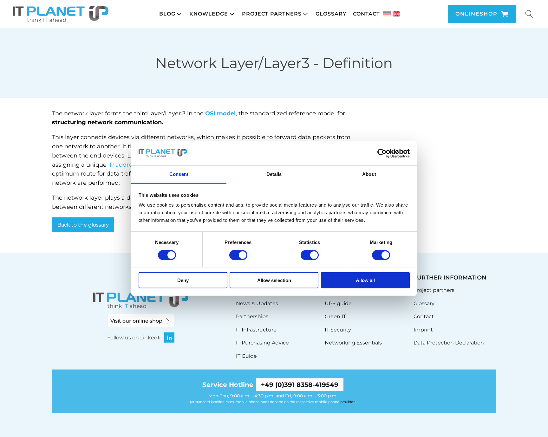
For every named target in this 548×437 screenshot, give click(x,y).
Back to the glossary (83, 225)
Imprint (423, 330)
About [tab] (369, 174)
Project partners (434, 290)
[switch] (238, 255)
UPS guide (338, 303)
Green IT (335, 316)
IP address (123, 164)
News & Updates (257, 303)
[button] (171, 14)
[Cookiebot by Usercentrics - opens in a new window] (382, 153)
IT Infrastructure (256, 330)
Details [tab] (274, 174)
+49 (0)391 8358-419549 (299, 385)
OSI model (220, 113)
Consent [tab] (178, 174)
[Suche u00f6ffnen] (529, 14)
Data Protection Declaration (449, 343)
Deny (183, 280)
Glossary (424, 303)
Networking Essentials (353, 343)
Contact (424, 316)
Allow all (365, 280)
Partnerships (252, 316)
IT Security (338, 330)
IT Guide (246, 356)
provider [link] (347, 402)
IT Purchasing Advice (262, 343)
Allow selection (274, 280)
